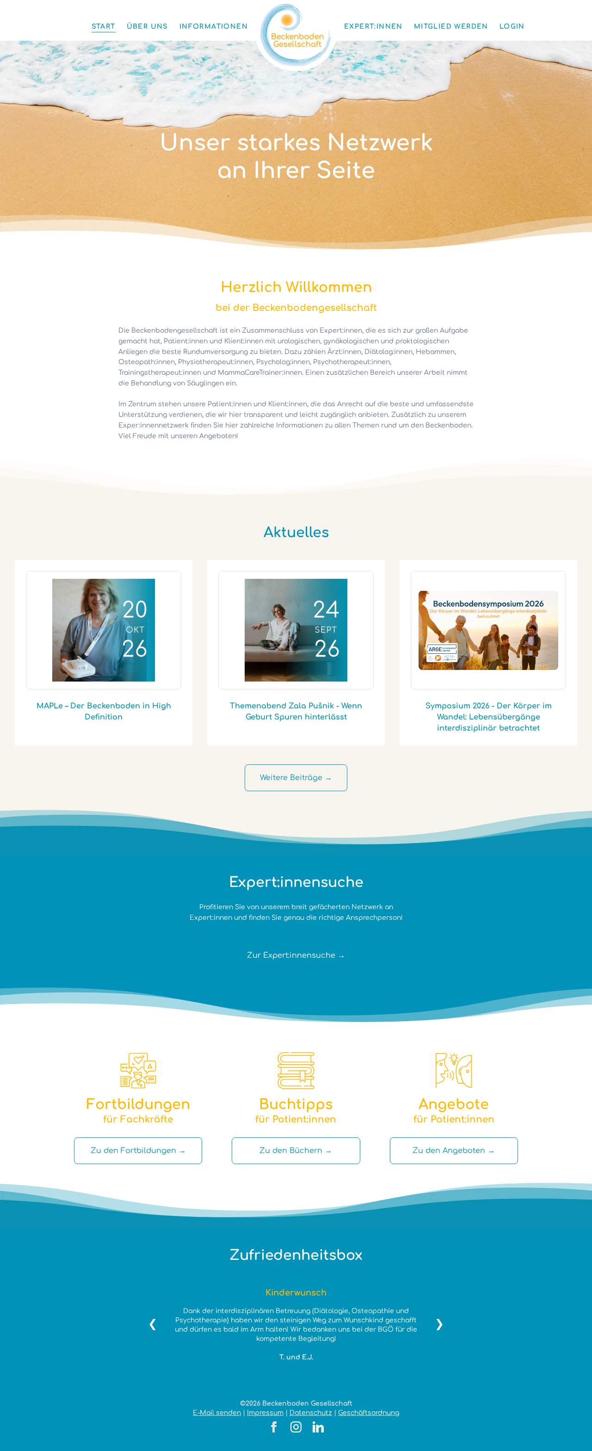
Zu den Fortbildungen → (138, 1151)
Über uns (147, 26)
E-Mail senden (217, 1412)
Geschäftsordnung (368, 1412)
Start (104, 26)
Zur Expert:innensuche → (296, 955)
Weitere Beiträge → (296, 778)
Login (512, 26)
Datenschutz (311, 1412)
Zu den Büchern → (295, 1151)
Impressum (265, 1412)
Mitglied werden (451, 26)
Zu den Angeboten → (454, 1151)
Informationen (213, 26)
